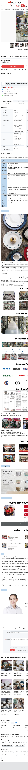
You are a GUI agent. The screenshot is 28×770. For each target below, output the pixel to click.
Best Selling (3, 725)
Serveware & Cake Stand (18, 730)
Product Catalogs (19, 722)
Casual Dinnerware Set (19, 745)
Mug (2, 727)
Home (2, 9)
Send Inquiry (13, 66)
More (2, 760)
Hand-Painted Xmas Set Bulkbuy (8, 758)
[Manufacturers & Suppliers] (14, 2)
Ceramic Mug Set (22, 754)
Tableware (17, 9)
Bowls (14, 727)
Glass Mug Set (5, 754)
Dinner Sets (22, 9)
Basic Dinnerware (16, 725)
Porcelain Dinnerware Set (7, 745)
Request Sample (22, 69)
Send (12, 650)
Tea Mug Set (13, 754)
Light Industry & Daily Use (9, 9)
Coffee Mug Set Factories (21, 751)
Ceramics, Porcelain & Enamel (19, 742)
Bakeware (3, 730)
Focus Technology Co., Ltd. (16, 764)
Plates (26, 727)
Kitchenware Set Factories (7, 751)
